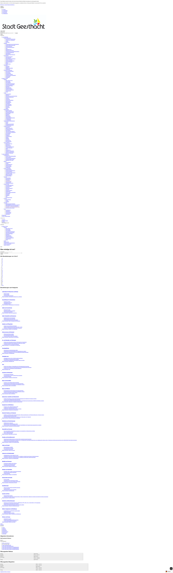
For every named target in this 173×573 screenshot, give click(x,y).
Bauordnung (8, 144)
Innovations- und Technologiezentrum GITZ (13, 206)
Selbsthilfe (7, 201)
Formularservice (8, 90)
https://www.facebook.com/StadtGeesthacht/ (10, 547)
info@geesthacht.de (6, 545)
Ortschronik (7, 66)
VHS (6, 196)
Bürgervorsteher (8, 94)
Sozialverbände (8, 199)
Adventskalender (8, 57)
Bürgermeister (8, 81)
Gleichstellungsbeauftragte (10, 84)
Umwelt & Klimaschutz (7, 126)
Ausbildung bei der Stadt (10, 124)
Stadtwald (7, 138)
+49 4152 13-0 (6, 543)
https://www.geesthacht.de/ (7, 546)
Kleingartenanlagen (9, 197)
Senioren (5, 176)
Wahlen (7, 108)
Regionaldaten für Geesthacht (10, 58)
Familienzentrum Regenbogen (10, 158)
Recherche (7, 106)
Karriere (7, 121)
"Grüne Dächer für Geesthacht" (11, 132)
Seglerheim (7, 194)
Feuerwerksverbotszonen (10, 52)
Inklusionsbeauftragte (9, 85)
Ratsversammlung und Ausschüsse (11, 96)
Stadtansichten (8, 63)
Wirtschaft (5, 202)
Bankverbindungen (5, 531)
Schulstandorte (8, 162)
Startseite (3, 219)
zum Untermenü (4, 11)
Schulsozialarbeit (8, 166)
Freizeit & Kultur (6, 184)
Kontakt (3, 527)
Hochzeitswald (8, 133)
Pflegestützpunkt (8, 182)
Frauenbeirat (8, 99)
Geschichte (6, 64)
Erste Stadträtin (8, 82)
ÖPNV (7, 148)
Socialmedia (4, 533)
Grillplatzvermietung (9, 190)
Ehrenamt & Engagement (8, 70)
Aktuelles (5, 43)
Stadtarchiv (7, 67)
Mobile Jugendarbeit (9, 174)
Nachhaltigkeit (8, 130)
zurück (1, 523)
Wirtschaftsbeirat (8, 102)
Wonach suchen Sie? (3, 33)
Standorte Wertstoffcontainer (10, 117)
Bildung (5, 161)
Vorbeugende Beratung (9, 183)
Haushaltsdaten (8, 116)
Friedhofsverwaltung (9, 88)
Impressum (4, 528)
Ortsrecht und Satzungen (10, 89)
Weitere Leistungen (12, 296)
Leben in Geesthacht (5, 154)
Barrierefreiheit (4, 530)
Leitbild (7, 41)
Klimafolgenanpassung (9, 129)
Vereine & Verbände (9, 59)
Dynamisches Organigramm (10, 83)
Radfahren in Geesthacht (10, 150)
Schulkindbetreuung (9, 164)
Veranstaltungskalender (9, 185)
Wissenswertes (6, 109)
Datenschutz (4, 529)
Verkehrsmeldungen (9, 46)
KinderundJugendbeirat (9, 100)
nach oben (2, 524)
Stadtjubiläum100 (8, 49)
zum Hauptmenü (4, 10)
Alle (2, 285)
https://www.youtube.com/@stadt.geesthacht (10, 549)
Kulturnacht (7, 187)
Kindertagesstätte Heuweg (10, 159)
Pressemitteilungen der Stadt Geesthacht (12, 44)
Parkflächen (8, 135)
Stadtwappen (8, 69)
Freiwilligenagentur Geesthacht (11, 75)
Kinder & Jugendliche (7, 168)
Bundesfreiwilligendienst (10, 125)
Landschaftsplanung (9, 147)
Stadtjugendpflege (9, 169)
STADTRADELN (8, 212)
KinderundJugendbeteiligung (10, 170)
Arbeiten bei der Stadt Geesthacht (9, 120)
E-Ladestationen (8, 119)
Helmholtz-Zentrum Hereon (10, 207)
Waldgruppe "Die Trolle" (9, 160)
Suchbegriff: (2, 251)
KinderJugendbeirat (9, 171)
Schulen (7, 163)
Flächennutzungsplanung (10, 146)
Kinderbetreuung (6, 155)
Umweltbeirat (8, 103)
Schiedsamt (8, 77)
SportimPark (8, 211)
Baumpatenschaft (8, 141)
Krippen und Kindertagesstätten (11, 156)
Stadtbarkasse (8, 191)
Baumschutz (8, 134)
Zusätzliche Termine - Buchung (5, 571)
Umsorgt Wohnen (8, 181)
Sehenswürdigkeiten (9, 61)
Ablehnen (2, 6)
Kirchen (7, 200)
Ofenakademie (8, 53)
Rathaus (5, 79)
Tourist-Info (7, 189)
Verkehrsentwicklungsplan (10, 152)
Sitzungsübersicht (8, 105)
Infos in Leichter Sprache (6, 216)
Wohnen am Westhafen (9, 153)
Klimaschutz (8, 127)
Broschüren (7, 42)
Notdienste (7, 114)
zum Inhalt (3, 9)
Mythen (7, 62)
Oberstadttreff (8, 193)
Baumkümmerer (8, 140)
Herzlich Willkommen (7, 38)
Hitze (6, 48)
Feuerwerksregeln (9, 186)
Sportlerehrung (8, 210)
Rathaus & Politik (5, 78)
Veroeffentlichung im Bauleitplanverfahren (12, 51)
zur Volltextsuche (5, 13)
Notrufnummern (4, 532)
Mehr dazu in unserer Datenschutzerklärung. (7, 4)
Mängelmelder (8, 113)
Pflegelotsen (8, 179)
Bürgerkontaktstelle (9, 110)
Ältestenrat (7, 95)
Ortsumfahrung (8, 149)
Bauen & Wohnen (7, 142)
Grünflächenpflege (9, 136)
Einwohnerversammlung (10, 97)
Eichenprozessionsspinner (10, 47)
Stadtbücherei (8, 167)
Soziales (5, 198)
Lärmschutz (7, 139)
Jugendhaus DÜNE (9, 173)
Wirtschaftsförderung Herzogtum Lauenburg (13, 204)
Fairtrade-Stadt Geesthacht (10, 60)
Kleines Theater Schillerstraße (10, 192)
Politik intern (8, 107)
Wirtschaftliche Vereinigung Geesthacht (12, 205)
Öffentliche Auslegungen (10, 50)
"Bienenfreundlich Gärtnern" (10, 131)
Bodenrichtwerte (8, 145)
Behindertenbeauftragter (10, 71)
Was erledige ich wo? (9, 80)
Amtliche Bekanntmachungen (10, 45)
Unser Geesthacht (5, 37)
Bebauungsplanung (9, 143)
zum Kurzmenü (4, 12)
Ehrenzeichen (8, 72)
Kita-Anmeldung (8, 157)
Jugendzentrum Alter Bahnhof (10, 172)
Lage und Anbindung (9, 56)
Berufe (7, 123)
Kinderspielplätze (8, 175)
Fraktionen (7, 98)
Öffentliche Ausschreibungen (10, 54)
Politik (7, 91)
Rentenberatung (8, 178)
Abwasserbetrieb (8, 87)
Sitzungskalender (8, 104)
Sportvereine (8, 214)
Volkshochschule (8, 165)
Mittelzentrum (8, 115)
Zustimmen (2, 7)
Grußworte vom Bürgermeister (10, 39)
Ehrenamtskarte (8, 73)
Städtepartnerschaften (9, 68)
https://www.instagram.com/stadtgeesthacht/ (10, 548)
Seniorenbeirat (8, 101)
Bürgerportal (4, 215)
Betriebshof (7, 86)
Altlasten (7, 137)
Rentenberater (8, 76)
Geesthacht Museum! (9, 188)
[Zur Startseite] (23, 29)
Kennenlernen (6, 55)
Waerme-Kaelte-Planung (10, 111)
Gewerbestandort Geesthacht (10, 203)
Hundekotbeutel (8, 118)
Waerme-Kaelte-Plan (9, 128)
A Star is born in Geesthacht (10, 40)
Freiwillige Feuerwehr (9, 74)
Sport (5, 208)
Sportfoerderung (8, 213)
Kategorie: (2, 252)
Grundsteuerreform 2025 (10, 112)
